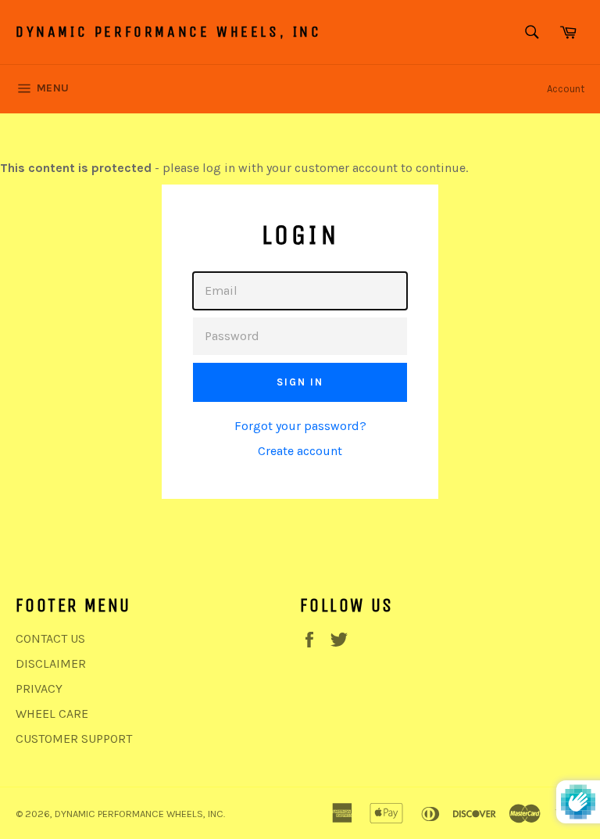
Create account (300, 450)
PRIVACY (39, 688)
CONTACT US (50, 638)
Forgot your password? (300, 425)
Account (565, 89)
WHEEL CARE (52, 713)
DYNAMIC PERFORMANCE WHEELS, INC (169, 32)
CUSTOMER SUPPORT (74, 738)
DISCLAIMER (51, 663)
